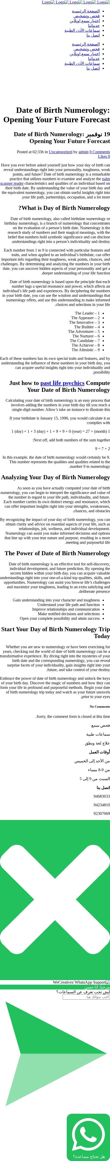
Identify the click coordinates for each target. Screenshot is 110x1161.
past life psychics (62, 383)
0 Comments (100, 152)
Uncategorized (60, 152)
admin (84, 152)
